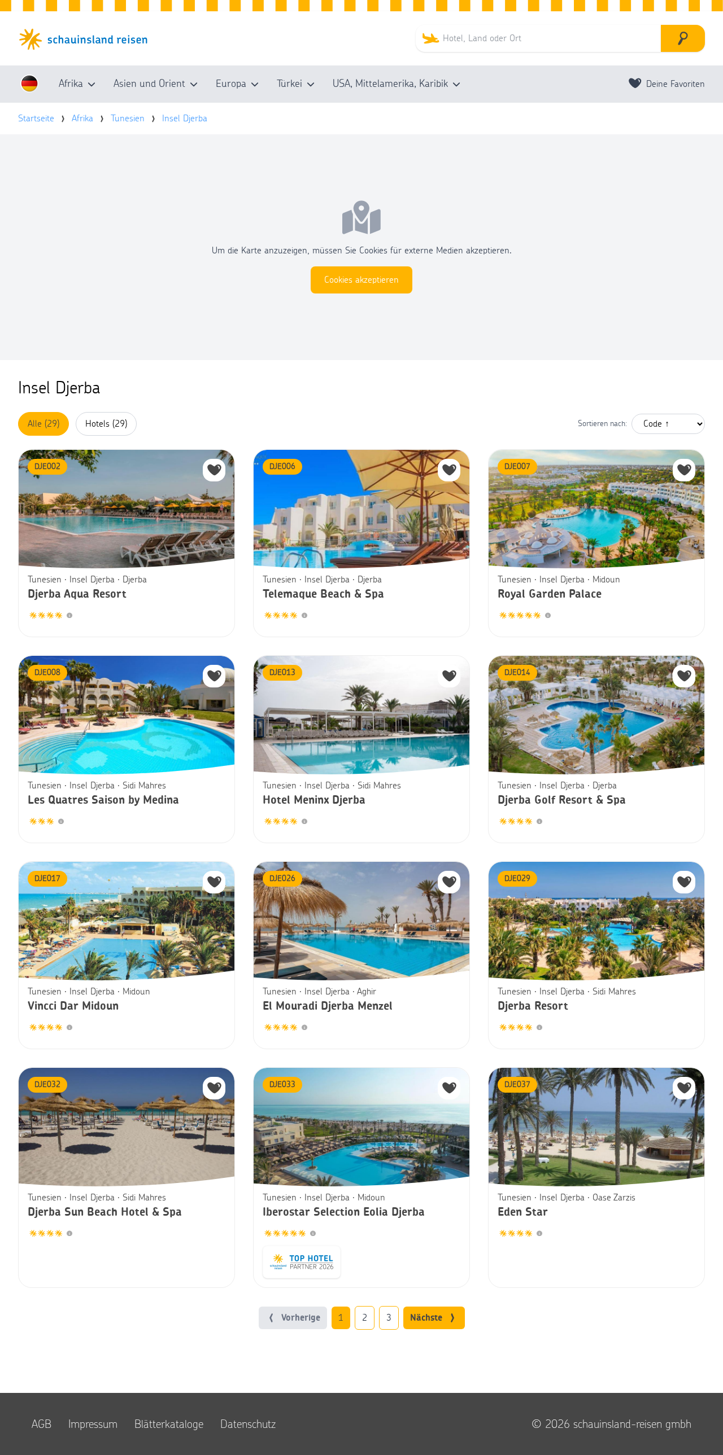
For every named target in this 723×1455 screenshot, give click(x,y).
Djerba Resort (533, 1006)
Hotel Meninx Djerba (314, 800)
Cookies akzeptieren (361, 279)
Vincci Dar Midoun (73, 1006)
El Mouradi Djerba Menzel (328, 1006)
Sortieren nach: (602, 424)
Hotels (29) (106, 423)
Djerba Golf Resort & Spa (562, 800)
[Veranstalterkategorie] (69, 616)
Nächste (426, 1317)
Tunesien (128, 118)
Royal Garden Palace (550, 594)
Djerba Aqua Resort (77, 594)
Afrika (82, 118)
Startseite (36, 118)
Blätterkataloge (168, 1424)
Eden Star (523, 1212)
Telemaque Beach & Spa (323, 594)
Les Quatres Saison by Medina (103, 800)
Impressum (92, 1424)
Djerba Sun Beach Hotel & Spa (105, 1212)
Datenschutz (248, 1424)
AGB (41, 1424)
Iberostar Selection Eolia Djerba (344, 1212)
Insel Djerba (184, 118)
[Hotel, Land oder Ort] (683, 38)
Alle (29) (43, 423)
